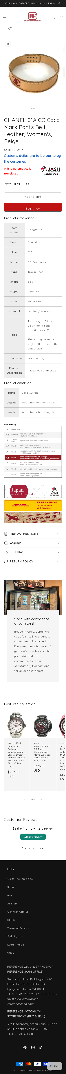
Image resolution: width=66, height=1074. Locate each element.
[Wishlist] (10, 29)
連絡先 (11, 952)
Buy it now (33, 208)
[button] (5, 17)
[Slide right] (41, 109)
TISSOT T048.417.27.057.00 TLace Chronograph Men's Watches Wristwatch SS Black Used (42, 752)
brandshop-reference (28, 1070)
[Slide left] (25, 109)
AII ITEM (12, 903)
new (10, 895)
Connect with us (17, 911)
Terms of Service (18, 928)
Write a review (33, 836)
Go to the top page (20, 878)
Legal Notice (15, 944)
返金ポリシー (15, 936)
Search (11, 887)
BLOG (11, 920)
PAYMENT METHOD (16, 184)
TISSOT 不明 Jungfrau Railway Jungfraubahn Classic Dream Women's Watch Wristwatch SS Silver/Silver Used (16, 754)
